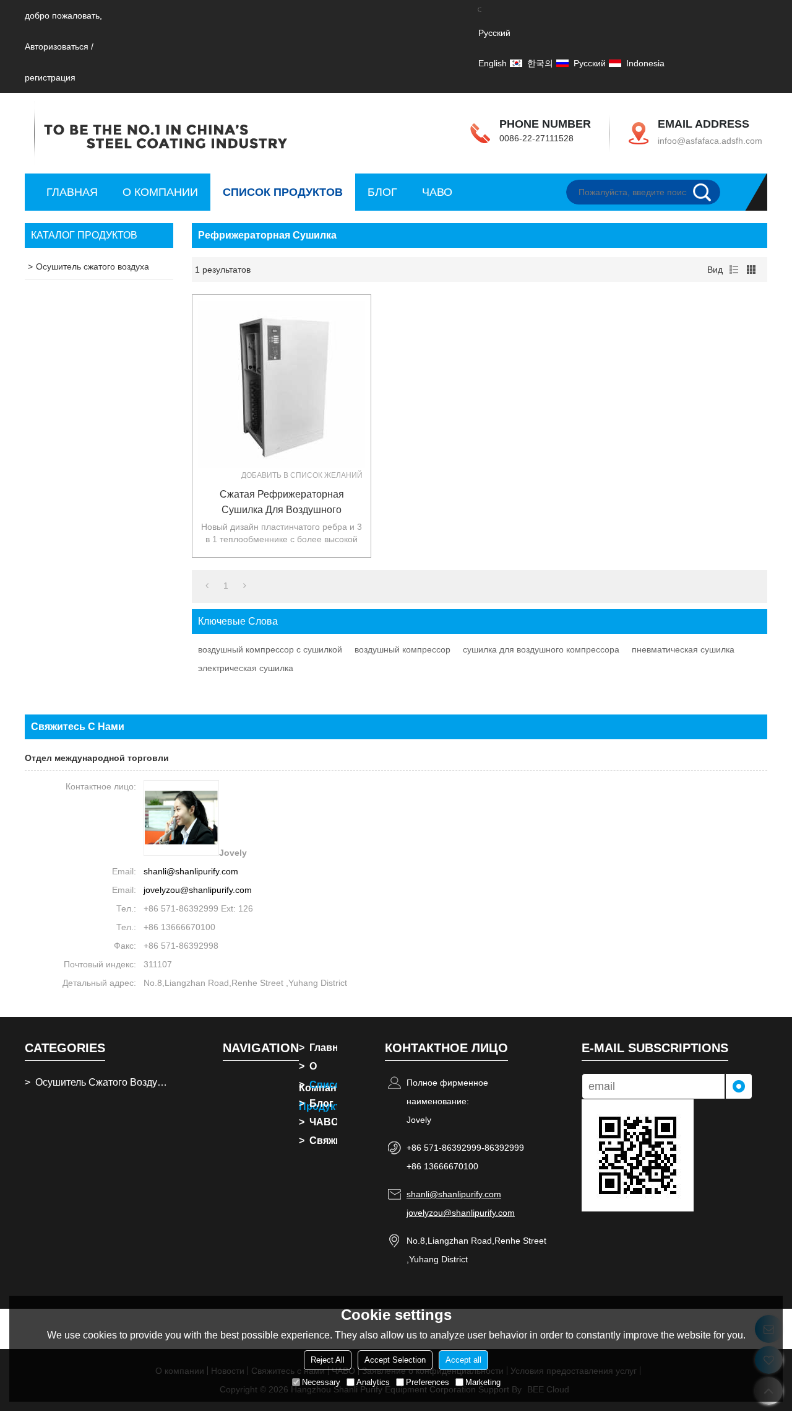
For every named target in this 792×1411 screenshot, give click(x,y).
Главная (72, 192)
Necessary (321, 1382)
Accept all (463, 1360)
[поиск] (706, 192)
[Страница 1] (207, 585)
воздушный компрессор (402, 649)
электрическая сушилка (245, 668)
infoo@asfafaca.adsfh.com (710, 141)
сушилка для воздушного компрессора (541, 649)
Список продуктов (283, 192)
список (734, 269)
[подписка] (738, 1086)
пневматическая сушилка (683, 649)
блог (382, 192)
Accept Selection (395, 1360)
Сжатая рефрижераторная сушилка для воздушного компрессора (282, 503)
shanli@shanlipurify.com (191, 871)
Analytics (373, 1382)
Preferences (427, 1382)
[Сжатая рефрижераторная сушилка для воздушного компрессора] (281, 384)
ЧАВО (437, 192)
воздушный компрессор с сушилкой (270, 649)
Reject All (328, 1360)
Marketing (483, 1382)
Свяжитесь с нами (318, 1141)
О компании (160, 192)
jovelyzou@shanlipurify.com (198, 890)
